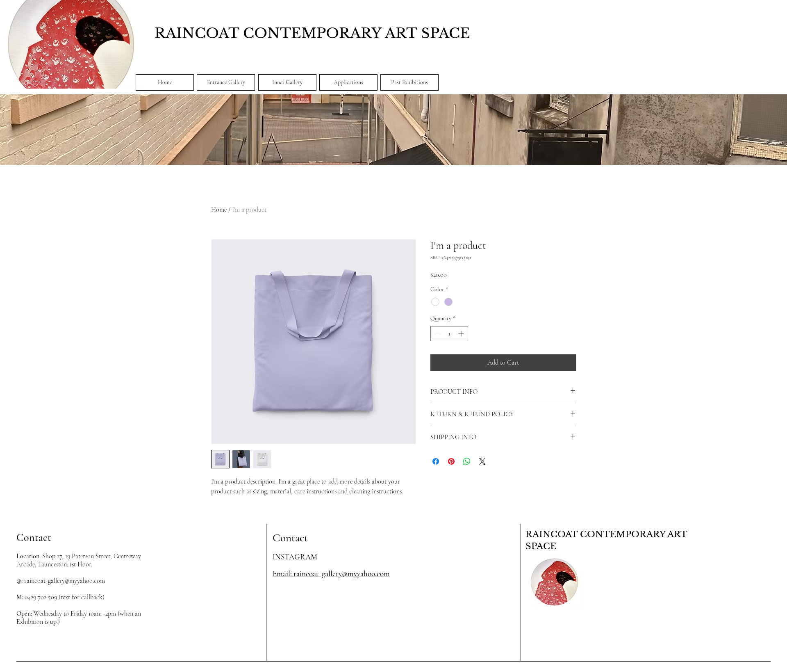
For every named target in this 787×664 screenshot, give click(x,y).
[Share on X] (482, 461)
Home (219, 209)
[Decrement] (437, 333)
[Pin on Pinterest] (451, 461)
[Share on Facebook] (436, 461)
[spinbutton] (449, 333)
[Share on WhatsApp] (467, 461)
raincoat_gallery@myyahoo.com (64, 581)
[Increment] (462, 333)
